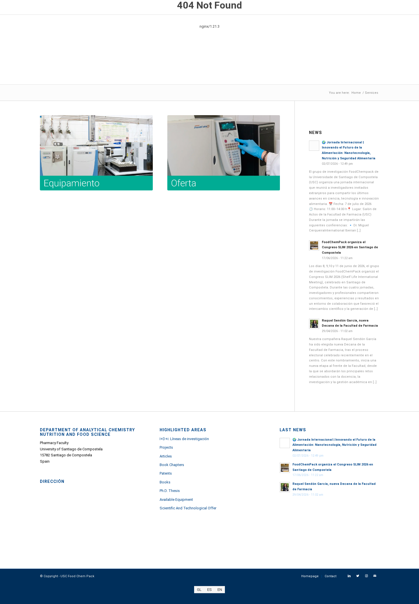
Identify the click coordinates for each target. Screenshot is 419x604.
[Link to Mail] (375, 576)
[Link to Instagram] (366, 576)
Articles (166, 456)
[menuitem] (310, 576)
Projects (166, 447)
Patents (166, 473)
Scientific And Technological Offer (188, 508)
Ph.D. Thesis (170, 491)
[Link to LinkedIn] (349, 576)
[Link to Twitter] (357, 576)
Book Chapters (172, 465)
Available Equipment (176, 499)
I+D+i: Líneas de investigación (184, 439)
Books (165, 482)
